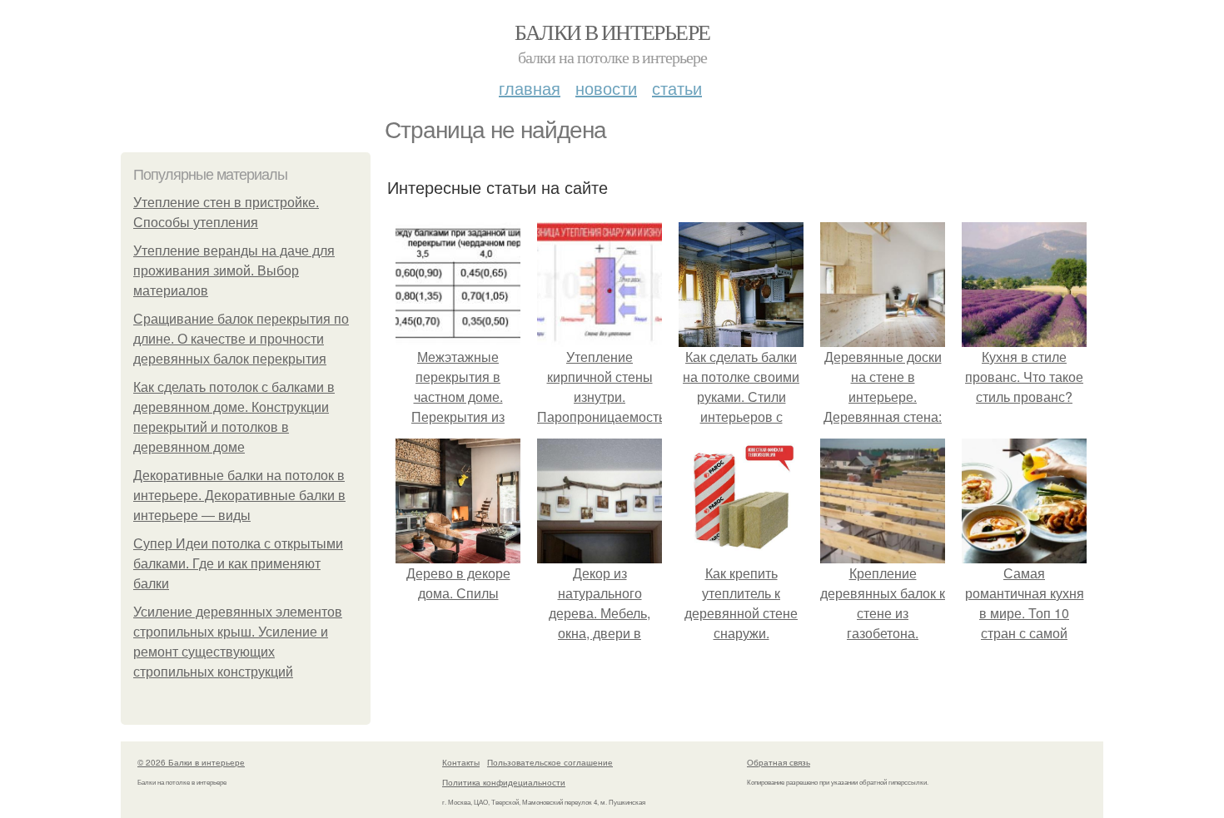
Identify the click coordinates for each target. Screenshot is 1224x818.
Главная (529, 88)
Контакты (461, 762)
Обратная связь (778, 762)
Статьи (677, 88)
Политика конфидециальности (503, 782)
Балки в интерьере (612, 31)
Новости (606, 88)
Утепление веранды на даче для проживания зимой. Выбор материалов (234, 271)
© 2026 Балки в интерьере (191, 762)
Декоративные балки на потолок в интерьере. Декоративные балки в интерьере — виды (239, 495)
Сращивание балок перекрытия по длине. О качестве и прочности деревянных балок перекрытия (241, 339)
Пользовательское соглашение (550, 762)
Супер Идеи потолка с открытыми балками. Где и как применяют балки (238, 564)
